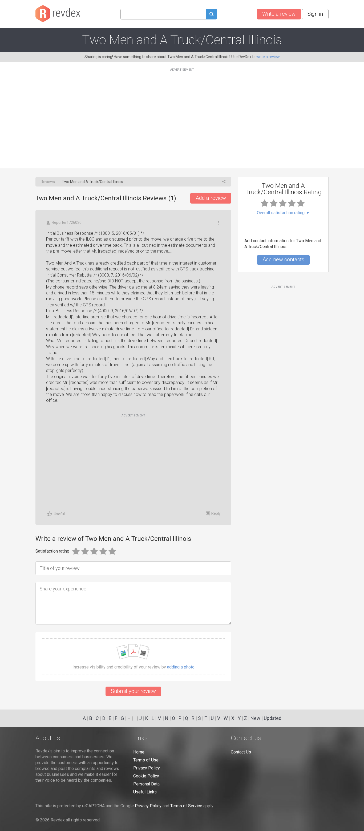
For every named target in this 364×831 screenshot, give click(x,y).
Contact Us (241, 752)
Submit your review (133, 691)
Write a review (279, 14)
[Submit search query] (211, 14)
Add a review (211, 198)
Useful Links (145, 791)
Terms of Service (186, 805)
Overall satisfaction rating (283, 213)
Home (138, 752)
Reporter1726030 (67, 222)
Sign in (315, 14)
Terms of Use (146, 760)
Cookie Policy (146, 776)
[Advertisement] (182, 115)
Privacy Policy (146, 768)
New (255, 718)
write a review (268, 57)
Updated (272, 718)
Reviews (48, 182)
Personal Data (146, 784)
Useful (59, 514)
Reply (216, 513)
